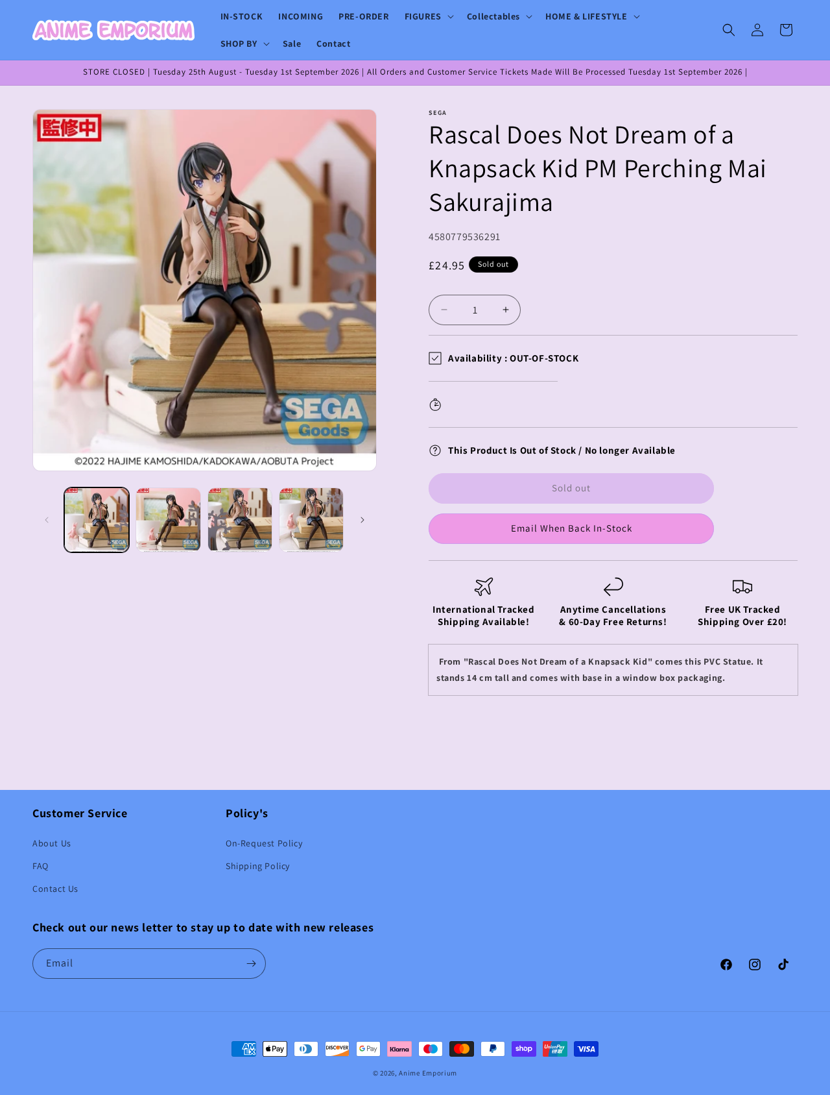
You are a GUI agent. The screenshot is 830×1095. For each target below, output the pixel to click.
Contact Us (55, 888)
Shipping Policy (258, 866)
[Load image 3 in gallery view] (240, 519)
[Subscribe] (251, 963)
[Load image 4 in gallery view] (311, 519)
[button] (428, 16)
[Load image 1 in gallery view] (96, 519)
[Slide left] (46, 520)
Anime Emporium (428, 1072)
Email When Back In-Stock (571, 528)
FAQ (40, 866)
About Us (51, 843)
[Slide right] (362, 520)
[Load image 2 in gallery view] (168, 519)
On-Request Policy (264, 843)
